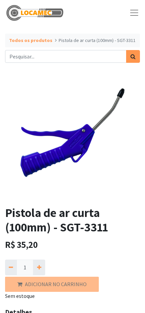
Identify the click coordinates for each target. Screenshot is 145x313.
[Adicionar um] (39, 267)
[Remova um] (11, 267)
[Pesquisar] (133, 56)
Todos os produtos (30, 40)
